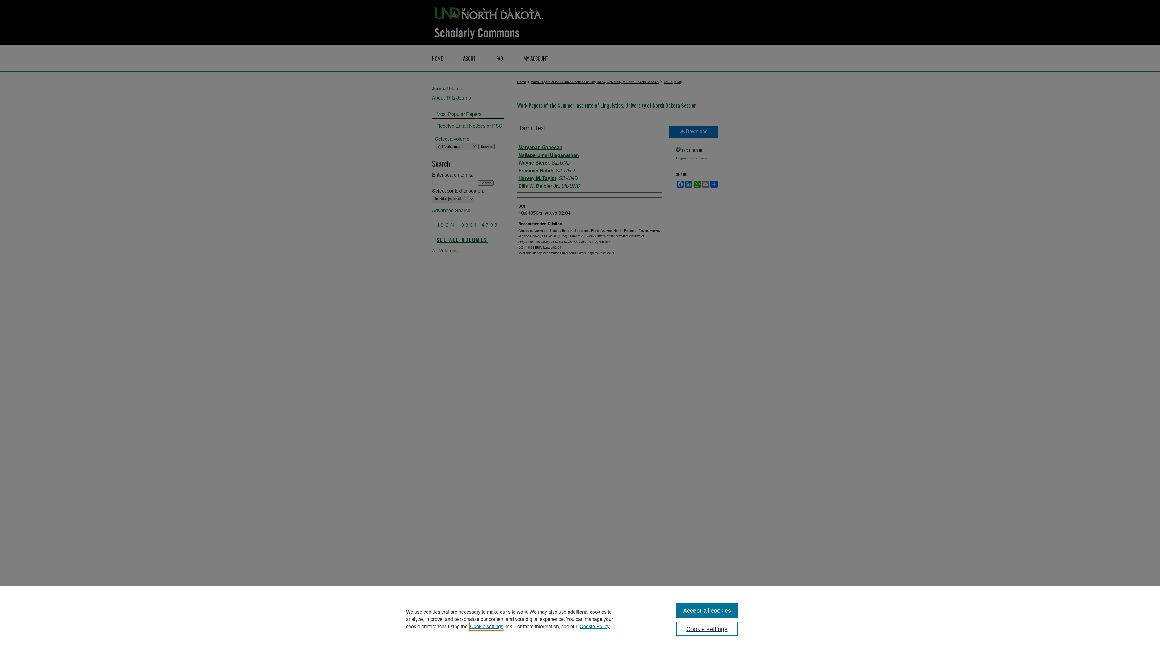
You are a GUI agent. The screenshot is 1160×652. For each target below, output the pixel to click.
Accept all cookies (707, 610)
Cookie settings (486, 626)
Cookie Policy (595, 626)
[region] (580, 619)
